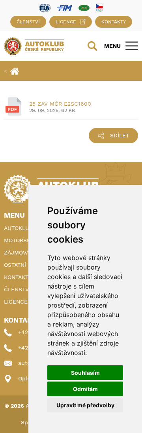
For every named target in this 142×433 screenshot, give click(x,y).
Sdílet (119, 135)
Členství (28, 22)
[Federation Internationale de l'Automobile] (44, 7)
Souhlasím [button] (85, 372)
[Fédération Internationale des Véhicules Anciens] (84, 7)
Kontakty (113, 22)
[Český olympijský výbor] (99, 7)
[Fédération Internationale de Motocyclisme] (64, 7)
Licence (66, 22)
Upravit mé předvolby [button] (85, 405)
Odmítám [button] (85, 389)
